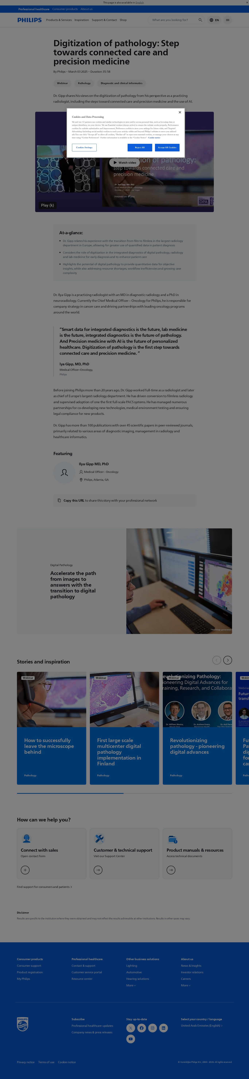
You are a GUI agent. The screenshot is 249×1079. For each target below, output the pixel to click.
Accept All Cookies (167, 147)
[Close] (180, 112)
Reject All (140, 147)
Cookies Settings (84, 147)
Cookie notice (154, 138)
